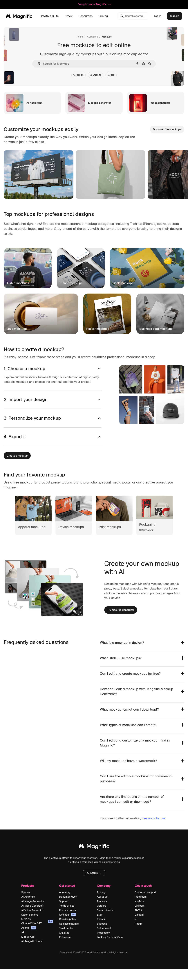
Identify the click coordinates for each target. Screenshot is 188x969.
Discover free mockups (167, 129)
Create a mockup (17, 455)
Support (63, 901)
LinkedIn (139, 905)
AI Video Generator (32, 905)
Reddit (138, 923)
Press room (103, 932)
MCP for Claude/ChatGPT (37, 921)
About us (102, 896)
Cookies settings (69, 923)
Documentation (68, 896)
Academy (64, 892)
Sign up (174, 16)
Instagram (141, 896)
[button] (94, 873)
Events (101, 919)
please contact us (153, 818)
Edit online (20, 191)
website (97, 74)
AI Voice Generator (32, 910)
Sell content (104, 928)
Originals (67, 914)
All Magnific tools (31, 941)
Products (27, 885)
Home (80, 36)
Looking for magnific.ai (110, 937)
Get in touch (143, 885)
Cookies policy (67, 919)
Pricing (103, 16)
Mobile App (28, 936)
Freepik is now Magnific (92, 4)
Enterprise (65, 937)
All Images (92, 36)
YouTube (139, 901)
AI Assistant (28, 896)
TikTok (138, 910)
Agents (28, 927)
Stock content (29, 914)
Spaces (25, 892)
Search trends (105, 910)
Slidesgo (102, 923)
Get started (67, 885)
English (94, 872)
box (113, 74)
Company (104, 885)
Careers (101, 905)
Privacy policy (67, 910)
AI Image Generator (32, 901)
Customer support (145, 892)
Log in (157, 16)
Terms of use (66, 905)
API (23, 932)
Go (38, 191)
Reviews (102, 901)
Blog (99, 914)
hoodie (80, 74)
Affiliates (64, 932)
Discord (139, 914)
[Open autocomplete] (37, 63)
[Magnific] (94, 847)
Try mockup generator (120, 610)
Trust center (66, 928)
